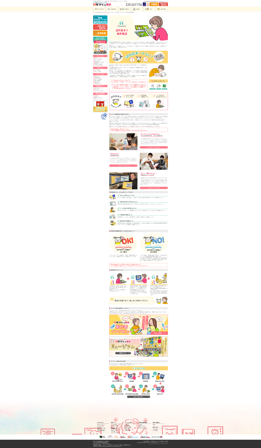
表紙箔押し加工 (98, 83)
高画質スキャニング (99, 63)
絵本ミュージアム (98, 98)
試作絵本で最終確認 (99, 64)
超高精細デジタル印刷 (99, 62)
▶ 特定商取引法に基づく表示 (154, 441)
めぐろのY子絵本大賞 (143, 428)
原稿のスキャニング (99, 88)
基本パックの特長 (98, 71)
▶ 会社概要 (166, 441)
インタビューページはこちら (154, 147)
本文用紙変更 (97, 77)
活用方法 (96, 95)
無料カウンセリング (98, 58)
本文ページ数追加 (98, 79)
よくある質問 (155, 430)
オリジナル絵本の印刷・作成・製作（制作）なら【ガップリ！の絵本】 (106, 12)
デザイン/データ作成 (99, 90)
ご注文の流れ (155, 429)
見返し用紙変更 (98, 80)
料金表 (154, 424)
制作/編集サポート (100, 86)
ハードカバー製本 (98, 59)
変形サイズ (97, 76)
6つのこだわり (122, 12)
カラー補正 (97, 89)
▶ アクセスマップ (165, 443)
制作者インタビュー (99, 97)
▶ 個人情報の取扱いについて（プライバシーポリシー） (159, 442)
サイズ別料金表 (97, 69)
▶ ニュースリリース (153, 443)
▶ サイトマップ (159, 443)
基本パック (100, 67)
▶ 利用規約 (162, 441)
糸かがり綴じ (97, 60)
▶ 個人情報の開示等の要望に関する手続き (143, 442)
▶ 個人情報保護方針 (146, 441)
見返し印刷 (97, 81)
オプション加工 (100, 74)
